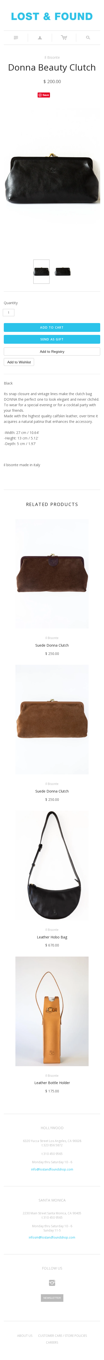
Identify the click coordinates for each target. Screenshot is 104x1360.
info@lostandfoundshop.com (52, 1169)
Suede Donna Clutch (52, 645)
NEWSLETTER (52, 1297)
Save (46, 95)
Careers (52, 1342)
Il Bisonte (52, 57)
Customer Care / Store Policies (62, 1336)
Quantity (11, 302)
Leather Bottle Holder (52, 1082)
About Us (24, 1336)
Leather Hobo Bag (52, 937)
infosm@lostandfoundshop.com (52, 1237)
